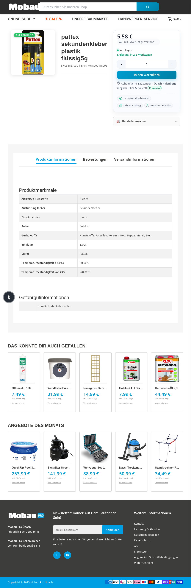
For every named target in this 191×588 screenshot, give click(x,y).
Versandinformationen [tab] (135, 159)
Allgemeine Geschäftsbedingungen (156, 557)
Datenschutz (142, 540)
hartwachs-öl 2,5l (130, 388)
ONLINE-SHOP (20, 19)
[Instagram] (67, 555)
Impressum (141, 551)
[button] (9, 297)
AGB (136, 546)
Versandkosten (18, 403)
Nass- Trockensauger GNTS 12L (140, 467)
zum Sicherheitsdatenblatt (54, 306)
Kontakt (139, 523)
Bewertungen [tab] (95, 159)
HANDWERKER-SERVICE (138, 19)
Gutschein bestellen (146, 534)
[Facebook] (57, 555)
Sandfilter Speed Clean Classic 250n (71, 467)
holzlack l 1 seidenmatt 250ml (103, 388)
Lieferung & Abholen (147, 529)
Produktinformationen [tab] (56, 159)
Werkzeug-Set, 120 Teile (98, 467)
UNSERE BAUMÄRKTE (90, 19)
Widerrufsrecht (143, 562)
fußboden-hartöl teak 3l (171, 388)
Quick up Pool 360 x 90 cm (29, 467)
